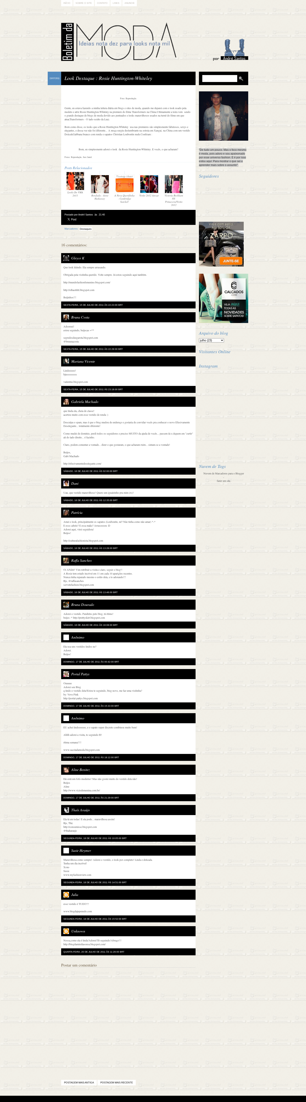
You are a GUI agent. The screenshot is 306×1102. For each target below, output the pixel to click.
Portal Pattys (80, 674)
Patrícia (76, 512)
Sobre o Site (83, 3)
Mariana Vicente (83, 361)
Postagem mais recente (116, 1082)
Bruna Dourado (82, 604)
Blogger (140, 1099)
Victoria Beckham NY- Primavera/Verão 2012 (174, 200)
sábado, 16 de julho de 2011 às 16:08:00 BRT (90, 625)
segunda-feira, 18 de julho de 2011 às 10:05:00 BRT (95, 838)
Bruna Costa (80, 317)
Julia (74, 894)
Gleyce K (77, 258)
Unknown (78, 931)
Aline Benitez (80, 769)
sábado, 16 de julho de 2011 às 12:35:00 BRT (90, 500)
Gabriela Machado (84, 401)
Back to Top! (179, 1099)
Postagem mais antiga (79, 1082)
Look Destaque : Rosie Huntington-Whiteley (108, 78)
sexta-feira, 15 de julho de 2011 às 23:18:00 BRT (93, 389)
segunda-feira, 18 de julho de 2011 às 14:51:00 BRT (95, 882)
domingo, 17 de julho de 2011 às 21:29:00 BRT (91, 797)
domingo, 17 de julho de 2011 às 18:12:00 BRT (91, 757)
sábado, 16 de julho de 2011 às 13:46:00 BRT (90, 592)
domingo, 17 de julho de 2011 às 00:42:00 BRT (91, 662)
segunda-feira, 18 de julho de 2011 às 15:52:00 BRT (95, 919)
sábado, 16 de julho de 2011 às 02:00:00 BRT (90, 471)
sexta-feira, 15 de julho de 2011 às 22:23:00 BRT (93, 305)
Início (66, 3)
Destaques (86, 229)
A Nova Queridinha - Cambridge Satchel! (124, 198)
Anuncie (130, 3)
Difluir (165, 1099)
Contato (102, 3)
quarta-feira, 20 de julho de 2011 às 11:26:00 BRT (93, 952)
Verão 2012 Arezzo (149, 195)
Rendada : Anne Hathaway (99, 197)
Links (116, 3)
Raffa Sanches (81, 560)
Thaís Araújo (80, 809)
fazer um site (223, 480)
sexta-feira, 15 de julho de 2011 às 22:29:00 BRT (93, 349)
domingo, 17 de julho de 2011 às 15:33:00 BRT (91, 706)
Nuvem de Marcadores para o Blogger (223, 473)
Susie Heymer (81, 850)
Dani (74, 483)
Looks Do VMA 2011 (75, 194)
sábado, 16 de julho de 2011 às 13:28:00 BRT (90, 548)
